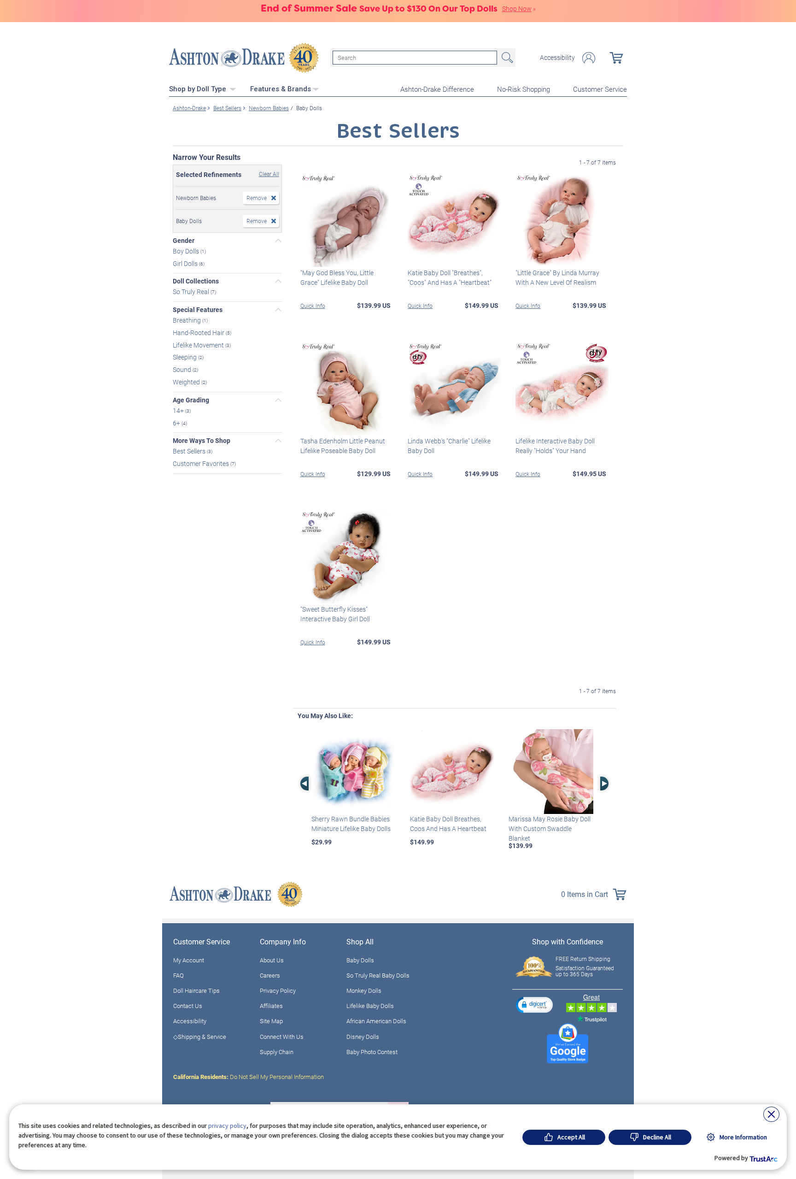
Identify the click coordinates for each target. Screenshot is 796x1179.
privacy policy (227, 1125)
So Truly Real (192, 291)
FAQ (178, 975)
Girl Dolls (186, 263)
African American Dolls (376, 1021)
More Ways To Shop (201, 440)
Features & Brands (280, 89)
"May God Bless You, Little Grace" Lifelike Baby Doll (337, 277)
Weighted (187, 381)
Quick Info (312, 305)
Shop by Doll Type (198, 89)
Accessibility (557, 57)
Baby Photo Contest (372, 1052)
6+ (177, 422)
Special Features (197, 310)
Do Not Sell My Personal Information (248, 1077)
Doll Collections (196, 281)
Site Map (271, 1021)
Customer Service (600, 89)
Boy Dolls (186, 251)
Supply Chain (276, 1052)
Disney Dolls (362, 1036)
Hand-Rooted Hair (199, 332)
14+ (179, 410)
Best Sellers (190, 451)
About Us (272, 960)
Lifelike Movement (199, 344)
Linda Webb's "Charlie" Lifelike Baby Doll (449, 445)
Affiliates (271, 1006)
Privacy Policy (278, 990)
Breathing (187, 320)
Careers (270, 975)
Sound (183, 369)
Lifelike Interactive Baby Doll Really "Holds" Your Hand (555, 445)
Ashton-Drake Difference (437, 89)
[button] (534, 1005)
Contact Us (187, 1006)
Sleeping (185, 357)
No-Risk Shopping (523, 89)
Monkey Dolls (363, 990)
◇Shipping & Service (199, 1036)
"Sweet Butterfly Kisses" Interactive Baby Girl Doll (335, 614)
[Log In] (589, 58)
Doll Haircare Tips (196, 990)
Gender (183, 240)
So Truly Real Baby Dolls (378, 975)
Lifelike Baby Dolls (370, 1006)
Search (506, 58)
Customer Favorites (201, 463)
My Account (188, 960)
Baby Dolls (360, 960)
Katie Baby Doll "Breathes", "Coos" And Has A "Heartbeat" (450, 277)
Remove (256, 197)
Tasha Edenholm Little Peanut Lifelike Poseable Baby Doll (342, 445)
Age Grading (191, 400)
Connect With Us (282, 1036)
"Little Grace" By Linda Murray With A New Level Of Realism (557, 277)
